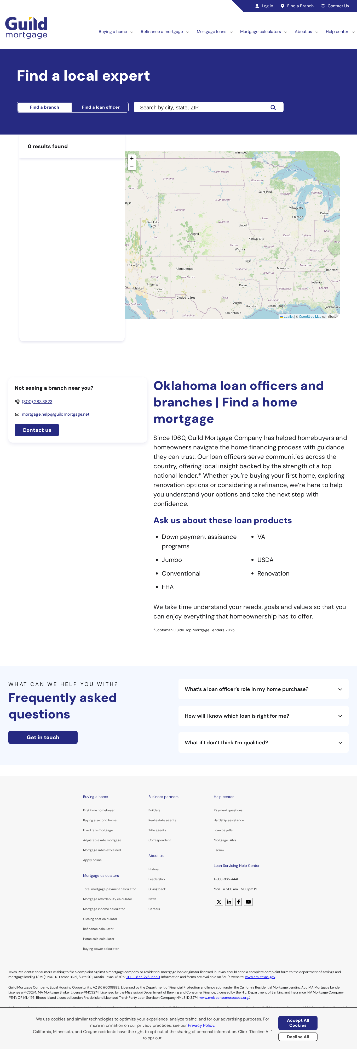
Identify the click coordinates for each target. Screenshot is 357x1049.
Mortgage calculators (260, 31)
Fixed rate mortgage (98, 830)
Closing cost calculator (100, 919)
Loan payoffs (223, 830)
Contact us (36, 430)
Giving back (157, 889)
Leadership (156, 879)
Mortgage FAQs (225, 840)
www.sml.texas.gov (260, 977)
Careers (154, 909)
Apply (87, 860)
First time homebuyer (98, 810)
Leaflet (288, 316)
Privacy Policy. (201, 1025)
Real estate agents (162, 820)
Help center (337, 31)
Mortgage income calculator (104, 909)
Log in (267, 6)
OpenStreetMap (310, 316)
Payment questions (228, 810)
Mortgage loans (211, 31)
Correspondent (159, 840)
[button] (132, 158)
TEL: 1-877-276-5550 (143, 977)
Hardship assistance (229, 820)
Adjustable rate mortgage (102, 840)
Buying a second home (100, 820)
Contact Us (338, 6)
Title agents (157, 830)
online (97, 860)
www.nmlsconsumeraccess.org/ (224, 997)
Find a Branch (300, 6)
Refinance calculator (98, 929)
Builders (154, 810)
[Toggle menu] (132, 31)
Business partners (163, 796)
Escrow (219, 850)
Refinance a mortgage (162, 31)
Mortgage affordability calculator (107, 899)
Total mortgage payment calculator (109, 889)
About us (303, 31)
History (153, 869)
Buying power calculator (101, 949)
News (152, 899)
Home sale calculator (98, 939)
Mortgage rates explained (102, 850)
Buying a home (113, 31)
